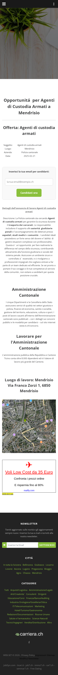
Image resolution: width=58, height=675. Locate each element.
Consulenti (31, 594)
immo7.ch (39, 665)
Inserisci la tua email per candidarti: (29, 171)
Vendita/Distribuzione (34, 622)
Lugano (26, 568)
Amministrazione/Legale (41, 590)
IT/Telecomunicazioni (23, 606)
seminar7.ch (23, 668)
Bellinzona (28, 564)
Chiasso (26, 572)
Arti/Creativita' (17, 594)
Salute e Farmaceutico (20, 618)
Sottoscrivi (47, 545)
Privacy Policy (28, 655)
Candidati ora (29, 192)
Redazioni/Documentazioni (20, 614)
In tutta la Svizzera (12, 564)
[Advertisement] (29, 44)
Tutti (6, 590)
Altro (49, 622)
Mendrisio (37, 572)
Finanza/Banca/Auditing (37, 598)
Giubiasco (39, 564)
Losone (8, 568)
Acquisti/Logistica (18, 590)
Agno (18, 572)
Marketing (39, 606)
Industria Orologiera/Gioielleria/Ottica (28, 602)
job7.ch (29, 665)
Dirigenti (42, 594)
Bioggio (48, 568)
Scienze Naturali (40, 618)
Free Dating (36, 668)
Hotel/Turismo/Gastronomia (28, 610)
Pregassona (37, 568)
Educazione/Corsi (16, 598)
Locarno (50, 564)
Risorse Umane (42, 614)
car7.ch (49, 665)
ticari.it (20, 665)
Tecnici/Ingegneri (14, 622)
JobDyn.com (9, 665)
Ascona (17, 568)
